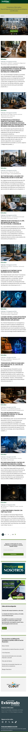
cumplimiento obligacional (19, 63)
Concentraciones (13, 458)
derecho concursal (17, 114)
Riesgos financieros (6, 669)
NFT (19, 359)
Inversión (21, 506)
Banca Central (5, 645)
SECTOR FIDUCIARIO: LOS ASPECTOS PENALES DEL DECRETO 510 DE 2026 (12, 176)
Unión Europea (10, 460)
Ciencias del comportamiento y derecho (12, 610)
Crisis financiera (6, 652)
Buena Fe (10, 63)
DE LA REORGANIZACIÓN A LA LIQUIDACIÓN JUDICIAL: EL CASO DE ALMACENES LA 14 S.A (12, 414)
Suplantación (14, 314)
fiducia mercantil (5, 115)
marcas (4, 359)
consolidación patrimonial (14, 408)
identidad (15, 312)
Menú (2, 16)
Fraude (16, 506)
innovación (3, 460)
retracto (15, 218)
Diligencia (11, 506)
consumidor (4, 218)
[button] (26, 19)
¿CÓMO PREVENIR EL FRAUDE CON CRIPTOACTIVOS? (11, 511)
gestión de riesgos (5, 173)
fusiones (20, 458)
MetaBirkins (9, 359)
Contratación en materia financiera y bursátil (13, 649)
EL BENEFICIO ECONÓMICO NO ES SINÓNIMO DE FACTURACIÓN (11, 271)
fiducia (17, 172)
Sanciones (3, 268)
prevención (3, 507)
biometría (4, 312)
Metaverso (15, 359)
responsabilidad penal (15, 173)
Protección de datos (6, 314)
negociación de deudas (12, 64)
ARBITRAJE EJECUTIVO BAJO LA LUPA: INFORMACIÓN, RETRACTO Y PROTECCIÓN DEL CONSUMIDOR (12, 222)
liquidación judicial (11, 410)
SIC (7, 268)
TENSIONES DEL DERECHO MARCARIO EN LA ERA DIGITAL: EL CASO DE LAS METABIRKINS (12, 364)
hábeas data (10, 312)
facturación (21, 266)
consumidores (5, 172)
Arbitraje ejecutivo (6, 216)
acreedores (5, 63)
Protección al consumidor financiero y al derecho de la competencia (12, 665)
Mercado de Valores (7, 661)
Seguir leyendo (14, 31)
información (10, 218)
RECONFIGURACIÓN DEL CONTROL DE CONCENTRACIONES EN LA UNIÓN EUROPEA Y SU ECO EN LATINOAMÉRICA (13, 464)
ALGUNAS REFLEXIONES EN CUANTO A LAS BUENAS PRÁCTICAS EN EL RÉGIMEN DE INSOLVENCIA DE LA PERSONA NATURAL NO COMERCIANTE (13, 69)
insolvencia (4, 64)
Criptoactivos (5, 506)
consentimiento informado (18, 216)
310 (13, 534)
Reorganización (20, 410)
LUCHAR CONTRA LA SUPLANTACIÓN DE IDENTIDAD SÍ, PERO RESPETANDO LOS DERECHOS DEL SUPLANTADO (13, 318)
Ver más (4, 628)
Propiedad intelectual (6, 360)
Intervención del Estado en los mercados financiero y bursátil (12, 656)
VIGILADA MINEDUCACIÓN (9, 726)
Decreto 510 (12, 172)
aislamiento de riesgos (7, 114)
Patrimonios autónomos (7, 117)
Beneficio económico (7, 266)
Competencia (5, 458)
